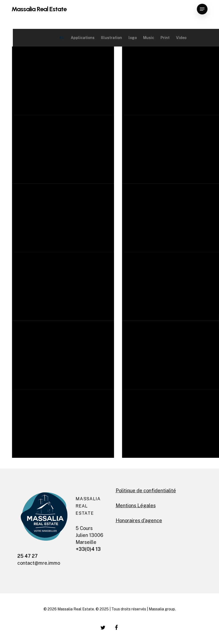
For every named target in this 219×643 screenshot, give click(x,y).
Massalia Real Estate (39, 9)
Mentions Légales (136, 505)
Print (165, 38)
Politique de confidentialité (146, 490)
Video (181, 38)
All (61, 38)
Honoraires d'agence (139, 520)
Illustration (111, 38)
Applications (83, 38)
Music (148, 38)
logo (132, 38)
